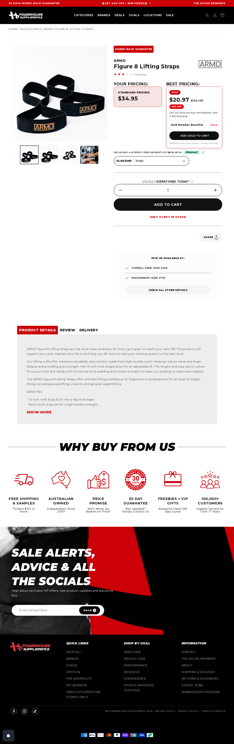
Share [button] (208, 237)
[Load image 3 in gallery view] (69, 155)
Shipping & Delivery (198, 672)
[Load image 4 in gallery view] (89, 155)
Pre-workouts (79, 678)
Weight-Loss (134, 658)
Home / (14, 29)
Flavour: (124, 160)
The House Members (199, 658)
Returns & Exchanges (200, 678)
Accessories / (32, 29)
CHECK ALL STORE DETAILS (168, 290)
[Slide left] (15, 155)
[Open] (8, 735)
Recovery (132, 672)
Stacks (72, 665)
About (187, 665)
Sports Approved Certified (139, 688)
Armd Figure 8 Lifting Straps (69, 29)
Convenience (135, 678)
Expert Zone (193, 685)
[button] (84, 15)
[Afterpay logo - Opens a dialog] (191, 152)
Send (87, 610)
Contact (189, 652)
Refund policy (165, 711)
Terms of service (213, 711)
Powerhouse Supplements (126, 711)
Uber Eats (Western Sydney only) (83, 694)
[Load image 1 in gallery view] (29, 155)
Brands (72, 658)
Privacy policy (188, 711)
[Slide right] (103, 155)
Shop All (73, 652)
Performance (136, 665)
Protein (73, 672)
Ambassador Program (201, 692)
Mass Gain (132, 652)
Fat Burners (77, 685)
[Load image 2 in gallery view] (49, 155)
